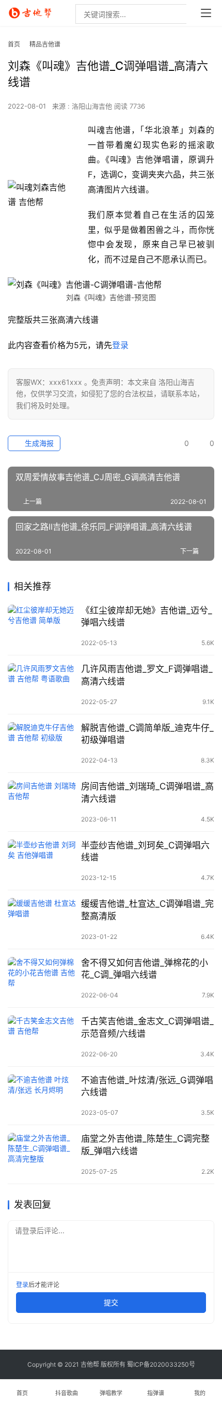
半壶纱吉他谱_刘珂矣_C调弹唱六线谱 (145, 851)
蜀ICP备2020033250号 (161, 1364)
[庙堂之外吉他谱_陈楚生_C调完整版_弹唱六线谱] (42, 1154)
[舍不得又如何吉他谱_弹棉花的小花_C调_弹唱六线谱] (42, 978)
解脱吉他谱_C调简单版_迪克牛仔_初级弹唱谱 (147, 734)
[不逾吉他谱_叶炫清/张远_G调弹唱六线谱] (42, 1095)
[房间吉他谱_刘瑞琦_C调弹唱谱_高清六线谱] (42, 802)
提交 (111, 1302)
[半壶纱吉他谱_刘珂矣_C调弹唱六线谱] (42, 861)
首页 (14, 44)
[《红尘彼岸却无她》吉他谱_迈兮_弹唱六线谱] (42, 626)
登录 (120, 345)
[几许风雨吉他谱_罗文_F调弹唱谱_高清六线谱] (42, 684)
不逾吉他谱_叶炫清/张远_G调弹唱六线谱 (147, 1086)
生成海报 (38, 443)
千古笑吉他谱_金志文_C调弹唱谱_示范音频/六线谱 (147, 1027)
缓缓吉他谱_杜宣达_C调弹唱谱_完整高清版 (147, 910)
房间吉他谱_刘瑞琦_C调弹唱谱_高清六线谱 (147, 792)
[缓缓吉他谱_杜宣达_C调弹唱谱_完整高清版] (42, 919)
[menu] (206, 13)
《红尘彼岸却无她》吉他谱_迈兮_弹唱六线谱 (146, 616)
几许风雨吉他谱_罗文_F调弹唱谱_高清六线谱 (147, 675)
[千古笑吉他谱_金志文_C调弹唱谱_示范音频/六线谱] (42, 1036)
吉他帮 (90, 1364)
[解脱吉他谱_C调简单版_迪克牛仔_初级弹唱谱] (42, 743)
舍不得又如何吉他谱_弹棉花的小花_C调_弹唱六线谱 (144, 969)
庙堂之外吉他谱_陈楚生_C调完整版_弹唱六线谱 (145, 1144)
